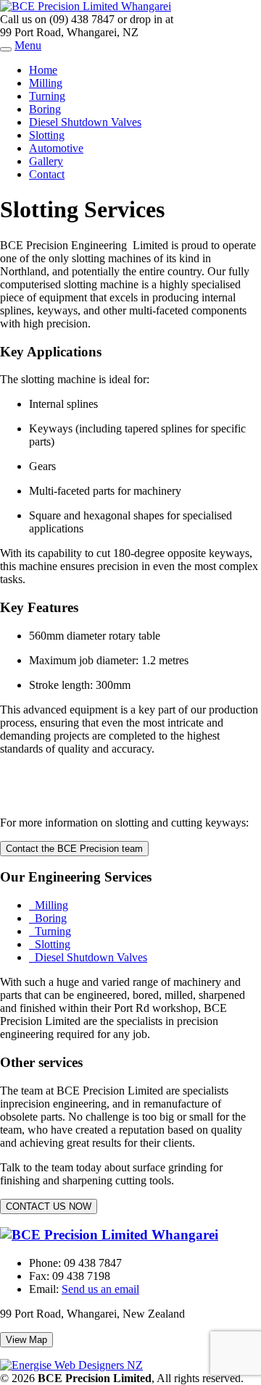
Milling (45, 83)
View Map (26, 1339)
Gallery (46, 161)
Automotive (56, 148)
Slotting (47, 135)
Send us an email (100, 1289)
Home (43, 70)
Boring (45, 109)
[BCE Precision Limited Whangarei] (85, 6)
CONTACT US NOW (48, 1206)
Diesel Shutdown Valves (85, 122)
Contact (47, 174)
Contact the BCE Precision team (74, 848)
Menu (27, 45)
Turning (47, 96)
